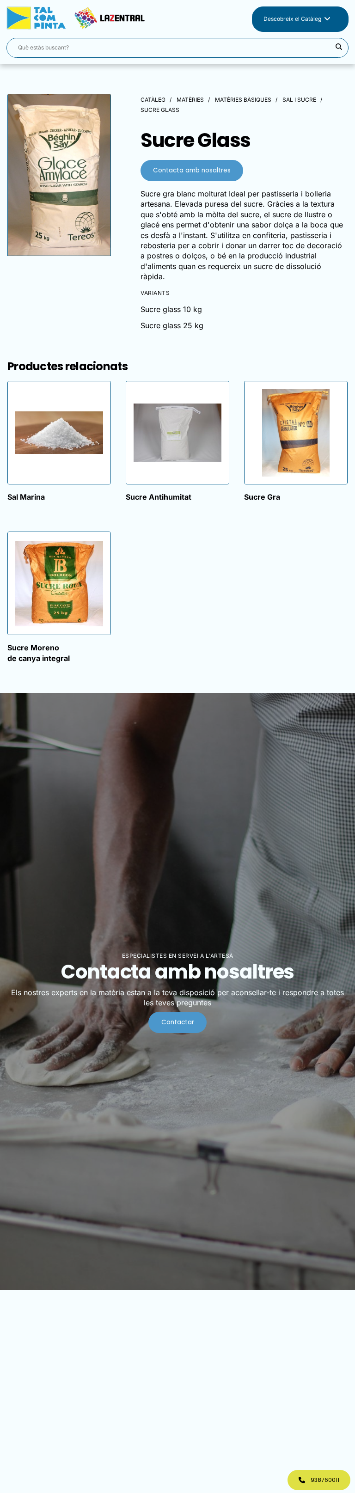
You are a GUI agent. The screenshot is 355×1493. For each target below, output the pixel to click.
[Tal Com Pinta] (96, 19)
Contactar (177, 1022)
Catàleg (153, 99)
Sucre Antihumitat (158, 497)
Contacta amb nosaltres (192, 170)
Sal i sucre (299, 99)
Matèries (190, 99)
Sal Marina (26, 497)
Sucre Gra (262, 497)
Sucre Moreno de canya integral (38, 652)
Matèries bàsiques (243, 99)
